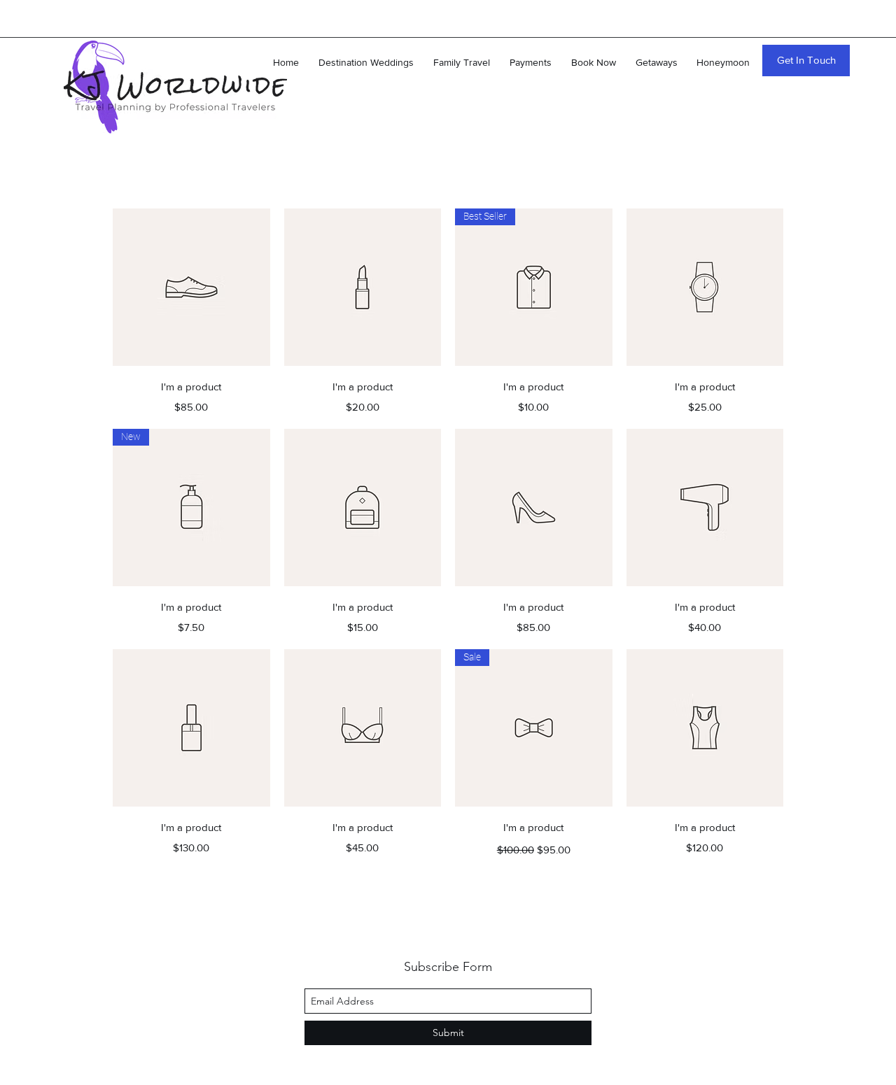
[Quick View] (191, 287)
